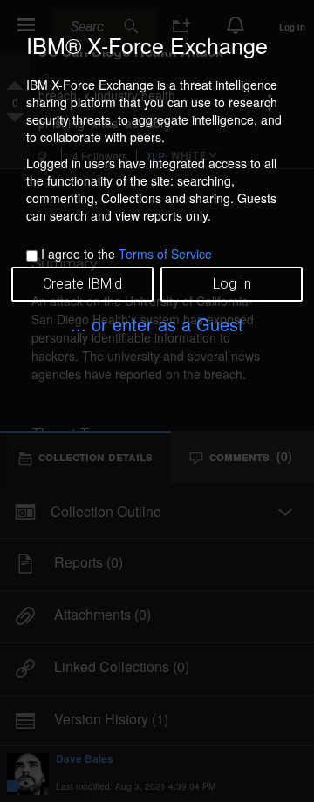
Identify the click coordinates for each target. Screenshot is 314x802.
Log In (232, 283)
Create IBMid (82, 283)
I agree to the (126, 253)
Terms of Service (165, 253)
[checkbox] (32, 256)
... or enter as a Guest (157, 323)
